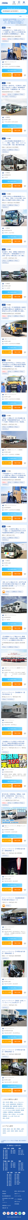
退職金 (11, 1102)
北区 (12, 1129)
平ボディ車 (17, 1116)
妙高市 (4, 1133)
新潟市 (8, 1129)
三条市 (8, 1131)
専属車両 (5, 1116)
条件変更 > (22, 11)
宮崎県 (17, 1181)
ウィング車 (10, 1116)
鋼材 (11, 1106)
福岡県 (17, 1174)
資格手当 (20, 1106)
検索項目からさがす (6, 1205)
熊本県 (17, 1178)
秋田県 (6, 1155)
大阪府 (21, 1165)
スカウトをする (17, 1196)
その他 (7, 1104)
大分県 (17, 1180)
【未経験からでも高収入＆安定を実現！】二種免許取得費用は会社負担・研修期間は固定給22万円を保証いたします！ (14, 744)
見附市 (12, 1131)
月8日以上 (5, 1114)
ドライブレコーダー (20, 1108)
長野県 (6, 1170)
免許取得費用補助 (10, 1108)
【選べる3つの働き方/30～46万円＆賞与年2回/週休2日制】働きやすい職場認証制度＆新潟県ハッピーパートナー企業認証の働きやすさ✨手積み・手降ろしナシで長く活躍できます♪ (14, 585)
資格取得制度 (17, 1112)
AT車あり (13, 1114)
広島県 (10, 1178)
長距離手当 (19, 1104)
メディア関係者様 (18, 1199)
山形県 (6, 1157)
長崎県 (17, 1177)
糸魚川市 (21, 1131)
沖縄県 (17, 1184)
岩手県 (6, 1153)
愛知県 (14, 1165)
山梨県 (6, 1168)
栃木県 (14, 1151)
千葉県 (21, 1151)
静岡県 (14, 1164)
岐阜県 (14, 1163)
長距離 (22, 1110)
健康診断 (15, 1106)
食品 (9, 1114)
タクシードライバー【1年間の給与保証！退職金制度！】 (13, 849)
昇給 (4, 1104)
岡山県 (10, 1177)
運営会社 (4, 1191)
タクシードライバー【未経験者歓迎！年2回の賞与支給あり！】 (14, 899)
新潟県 (4, 1129)
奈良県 (21, 1168)
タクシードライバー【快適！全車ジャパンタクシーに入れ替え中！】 (14, 1001)
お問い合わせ (17, 1201)
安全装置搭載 (6, 1106)
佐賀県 (17, 1175)
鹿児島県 (18, 1182)
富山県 (6, 1164)
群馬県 (14, 1153)
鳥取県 (10, 1174)
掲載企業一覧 (5, 1208)
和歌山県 (22, 1170)
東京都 (21, 1153)
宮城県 (6, 1154)
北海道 (6, 1150)
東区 (15, 1129)
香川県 (10, 1182)
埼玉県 (21, 1150)
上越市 (22, 1129)
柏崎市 (16, 1131)
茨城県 (14, 1150)
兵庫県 (21, 1167)
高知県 (10, 1185)
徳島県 (10, 1181)
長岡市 (4, 1131)
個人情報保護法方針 (6, 1196)
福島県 (6, 1158)
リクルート (4, 1202)
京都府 (21, 1164)
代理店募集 (16, 1204)
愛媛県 (10, 1184)
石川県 (6, 1165)
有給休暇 (17, 1110)
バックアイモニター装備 (9, 1110)
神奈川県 (22, 1154)
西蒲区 (18, 1129)
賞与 (4, 1102)
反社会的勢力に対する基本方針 (8, 1199)
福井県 (6, 1167)
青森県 (6, 1151)
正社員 (7, 1102)
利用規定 (4, 1193)
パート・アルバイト (19, 1102)
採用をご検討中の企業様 (19, 1191)
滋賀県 (21, 1163)
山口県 (10, 1180)
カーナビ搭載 (20, 1114)
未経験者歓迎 (13, 1104)
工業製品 (5, 1112)
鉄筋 (4, 1108)
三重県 (14, 1167)
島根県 (10, 1175)
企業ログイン (17, 1193)
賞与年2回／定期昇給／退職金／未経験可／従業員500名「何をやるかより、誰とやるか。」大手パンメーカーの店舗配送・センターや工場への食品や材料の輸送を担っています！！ (14, 797)
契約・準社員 (6, 1118)
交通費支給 (10, 1112)
